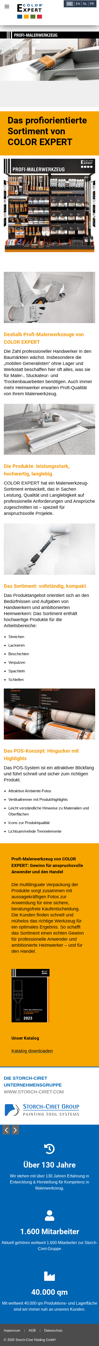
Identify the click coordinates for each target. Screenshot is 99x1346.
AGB (32, 1330)
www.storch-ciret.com (34, 1091)
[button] (6, 1129)
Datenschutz (53, 1330)
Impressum (12, 1330)
